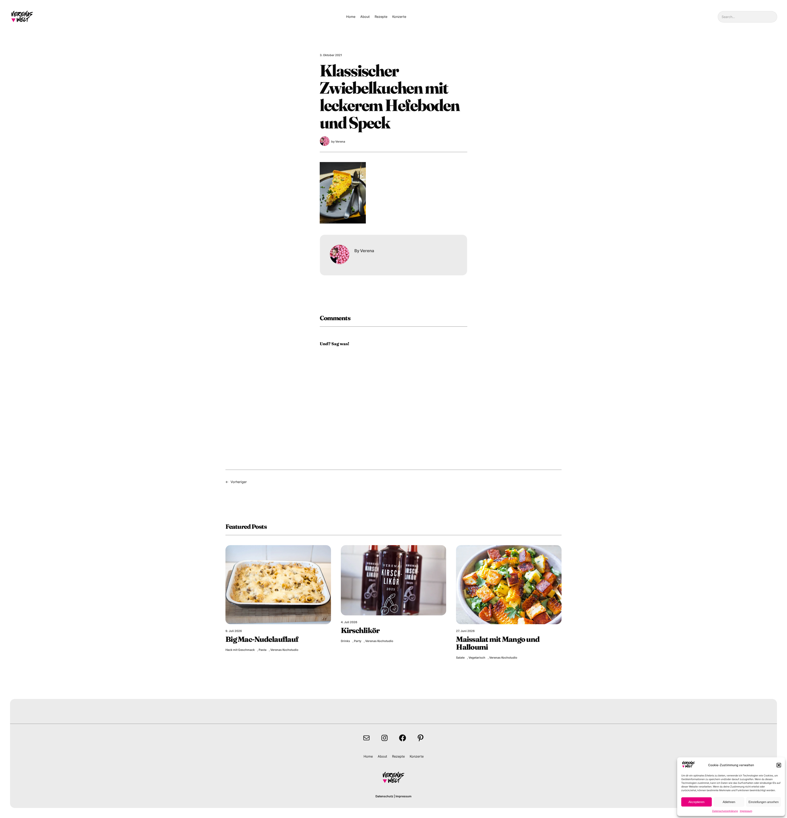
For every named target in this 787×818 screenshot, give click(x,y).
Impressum (746, 810)
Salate (460, 657)
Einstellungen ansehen (763, 802)
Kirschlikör (360, 630)
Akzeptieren (696, 802)
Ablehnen (729, 802)
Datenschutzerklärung (725, 810)
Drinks (345, 641)
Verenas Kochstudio (284, 649)
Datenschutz (384, 796)
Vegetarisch (477, 657)
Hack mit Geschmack (240, 649)
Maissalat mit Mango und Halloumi (497, 643)
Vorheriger (239, 482)
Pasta (262, 649)
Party (357, 641)
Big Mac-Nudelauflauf (261, 639)
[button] (779, 765)
